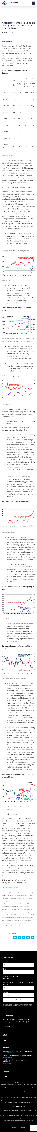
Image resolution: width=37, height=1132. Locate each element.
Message (5, 992)
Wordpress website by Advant (18, 1127)
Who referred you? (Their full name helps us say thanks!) (18, 984)
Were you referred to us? (10, 976)
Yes (5, 979)
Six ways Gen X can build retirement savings (17, 1056)
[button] (33, 3)
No (9, 979)
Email (4, 969)
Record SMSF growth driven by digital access (17, 1051)
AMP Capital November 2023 (12, 887)
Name (5, 962)
